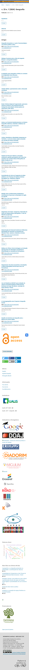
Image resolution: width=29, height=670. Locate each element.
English (4, 371)
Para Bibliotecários (6, 389)
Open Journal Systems (7, 629)
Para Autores (5, 387)
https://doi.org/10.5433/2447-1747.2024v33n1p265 (10, 270)
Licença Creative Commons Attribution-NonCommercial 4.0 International (14, 653)
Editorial (3, 28)
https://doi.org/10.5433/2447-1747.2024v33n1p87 (10, 111)
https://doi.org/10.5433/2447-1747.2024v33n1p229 (10, 235)
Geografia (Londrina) (9, 1)
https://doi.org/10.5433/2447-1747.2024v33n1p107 (10, 126)
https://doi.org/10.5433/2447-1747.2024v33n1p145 (10, 162)
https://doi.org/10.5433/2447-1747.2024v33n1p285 (10, 290)
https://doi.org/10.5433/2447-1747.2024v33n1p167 (10, 180)
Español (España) (6, 373)
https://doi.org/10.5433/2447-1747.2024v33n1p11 (10, 47)
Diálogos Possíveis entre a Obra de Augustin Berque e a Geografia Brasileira (12, 59)
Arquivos (8, 5)
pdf (4, 23)
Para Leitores (5, 384)
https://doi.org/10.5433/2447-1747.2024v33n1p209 (10, 217)
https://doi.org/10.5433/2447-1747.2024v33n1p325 (10, 322)
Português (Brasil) (6, 375)
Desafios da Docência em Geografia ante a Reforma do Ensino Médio (12, 318)
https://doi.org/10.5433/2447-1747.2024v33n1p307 (10, 305)
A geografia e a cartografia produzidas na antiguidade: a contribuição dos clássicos (12, 568)
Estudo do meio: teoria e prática (10, 586)
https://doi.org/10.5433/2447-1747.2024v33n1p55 (10, 77)
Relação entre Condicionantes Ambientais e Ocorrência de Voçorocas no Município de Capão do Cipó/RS (13, 195)
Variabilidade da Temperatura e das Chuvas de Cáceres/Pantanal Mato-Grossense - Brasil (14, 574)
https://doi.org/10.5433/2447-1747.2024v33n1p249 (10, 253)
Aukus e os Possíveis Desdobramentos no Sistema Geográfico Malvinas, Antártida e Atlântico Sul (14, 122)
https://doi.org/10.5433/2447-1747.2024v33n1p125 (10, 143)
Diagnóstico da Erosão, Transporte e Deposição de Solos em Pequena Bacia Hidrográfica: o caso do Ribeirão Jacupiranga (14, 213)
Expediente (4, 18)
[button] (5, 358)
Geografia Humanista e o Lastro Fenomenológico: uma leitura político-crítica (14, 43)
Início (2, 5)
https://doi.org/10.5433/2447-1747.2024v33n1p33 (10, 62)
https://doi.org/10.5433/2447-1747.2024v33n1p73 (10, 92)
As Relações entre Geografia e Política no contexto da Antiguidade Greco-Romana (14, 74)
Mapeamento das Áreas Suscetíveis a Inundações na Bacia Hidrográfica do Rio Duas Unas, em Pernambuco (14, 266)
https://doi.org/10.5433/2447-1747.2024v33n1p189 (10, 199)
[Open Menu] (1, 1)
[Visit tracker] (2, 600)
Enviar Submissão (7, 351)
